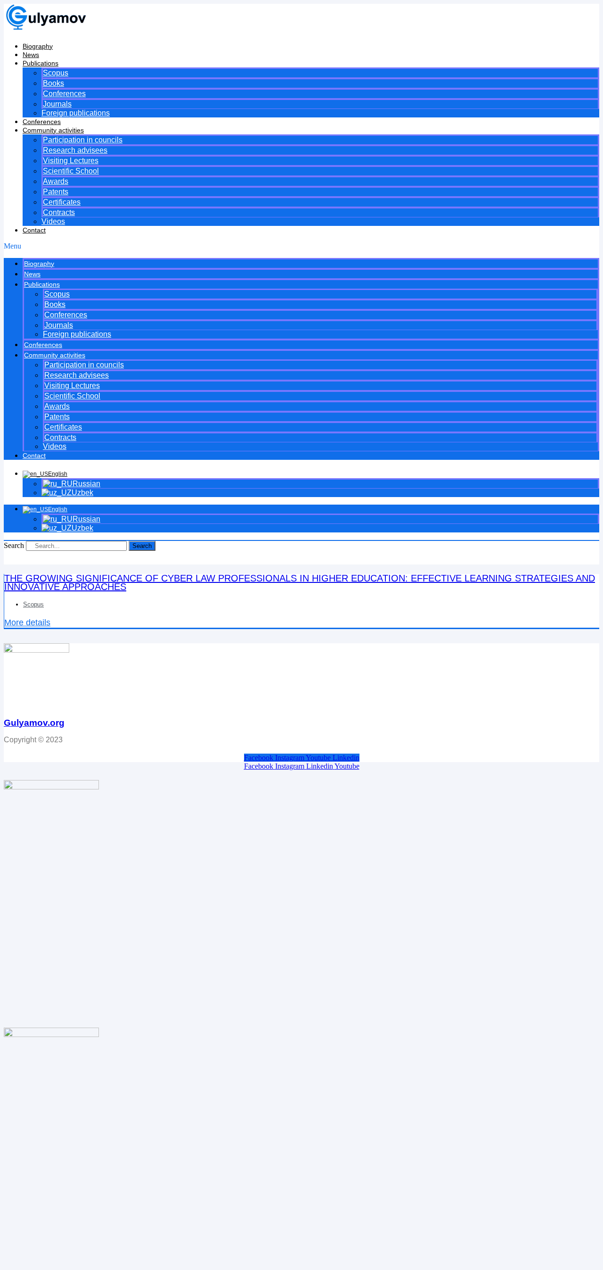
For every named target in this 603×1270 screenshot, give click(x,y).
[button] (301, 246)
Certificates (62, 202)
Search (14, 545)
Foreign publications (75, 113)
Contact (34, 230)
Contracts (59, 212)
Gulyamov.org (34, 723)
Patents (55, 192)
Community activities (53, 130)
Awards (55, 181)
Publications (40, 63)
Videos (53, 221)
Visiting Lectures (70, 161)
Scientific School (71, 171)
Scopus (55, 73)
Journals (57, 104)
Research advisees (75, 150)
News (31, 54)
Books (53, 83)
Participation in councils (82, 140)
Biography (38, 46)
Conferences (64, 94)
